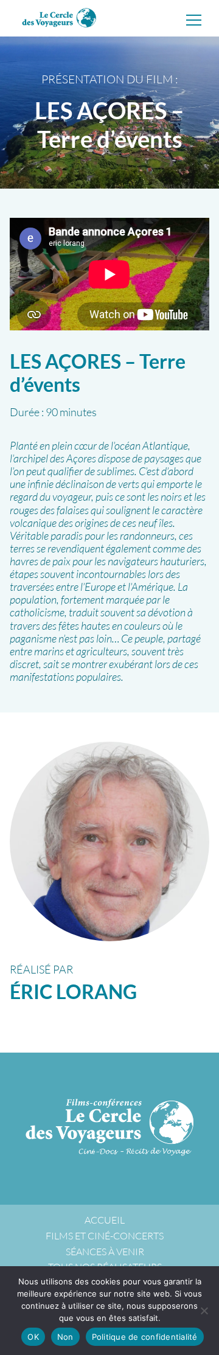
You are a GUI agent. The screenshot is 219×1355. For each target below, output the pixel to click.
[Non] (204, 1310)
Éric (73, 991)
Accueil (105, 1220)
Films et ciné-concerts (105, 1236)
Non (65, 1337)
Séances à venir (105, 1251)
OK (33, 1337)
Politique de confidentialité (145, 1337)
